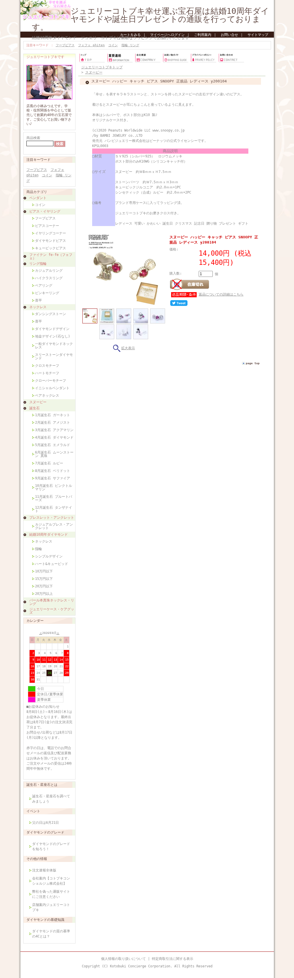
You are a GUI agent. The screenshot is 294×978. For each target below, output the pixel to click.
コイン (113, 45)
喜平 (38, 300)
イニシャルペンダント (52, 388)
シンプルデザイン (49, 556)
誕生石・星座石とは (41, 784)
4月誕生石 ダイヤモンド (54, 437)
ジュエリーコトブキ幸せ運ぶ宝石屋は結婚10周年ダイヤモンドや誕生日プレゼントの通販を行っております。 (150, 19)
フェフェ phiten (91, 45)
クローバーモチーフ (50, 381)
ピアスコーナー (47, 226)
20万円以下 (44, 586)
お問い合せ (229, 35)
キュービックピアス (50, 248)
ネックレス (38, 307)
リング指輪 (38, 264)
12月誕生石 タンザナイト (53, 509)
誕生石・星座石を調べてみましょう (51, 798)
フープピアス (65, 45)
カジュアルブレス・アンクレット (54, 526)
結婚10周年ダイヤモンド (48, 535)
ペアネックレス (47, 395)
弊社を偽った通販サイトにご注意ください (51, 894)
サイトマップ (257, 35)
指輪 (38, 549)
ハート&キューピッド (51, 564)
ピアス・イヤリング (44, 211)
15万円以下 (44, 579)
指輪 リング (130, 45)
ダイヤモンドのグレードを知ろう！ (51, 846)
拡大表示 (128, 348)
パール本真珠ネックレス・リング (51, 602)
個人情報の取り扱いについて (123, 959)
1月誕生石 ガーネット (52, 415)
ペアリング (43, 285)
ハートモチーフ (47, 373)
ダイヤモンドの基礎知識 (45, 919)
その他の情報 (36, 859)
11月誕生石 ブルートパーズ (53, 498)
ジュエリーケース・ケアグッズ (51, 611)
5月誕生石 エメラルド (52, 445)
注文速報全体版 (44, 870)
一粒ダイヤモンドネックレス (54, 345)
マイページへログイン (167, 35)
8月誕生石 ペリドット (52, 471)
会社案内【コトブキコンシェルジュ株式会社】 (51, 881)
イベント (33, 811)
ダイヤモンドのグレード (45, 832)
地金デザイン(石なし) (52, 336)
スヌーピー (38, 402)
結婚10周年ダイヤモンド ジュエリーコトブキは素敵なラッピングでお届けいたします (110, 37)
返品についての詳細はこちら (221, 294)
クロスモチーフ (47, 366)
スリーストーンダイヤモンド (54, 356)
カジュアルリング (49, 271)
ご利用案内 (202, 35)
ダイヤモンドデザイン (52, 329)
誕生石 (34, 408)
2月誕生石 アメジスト (52, 422)
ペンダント (38, 198)
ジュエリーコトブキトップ (102, 67)
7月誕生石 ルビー (49, 463)
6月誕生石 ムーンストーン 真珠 (54, 454)
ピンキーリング (47, 293)
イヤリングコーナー (50, 233)
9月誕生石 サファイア (52, 478)
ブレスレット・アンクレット (51, 518)
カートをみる (130, 35)
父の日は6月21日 (45, 823)
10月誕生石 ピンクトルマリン (53, 487)
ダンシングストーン (50, 314)
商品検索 (33, 138)
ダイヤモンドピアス (50, 241)
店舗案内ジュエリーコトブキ (51, 907)
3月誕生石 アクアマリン (54, 430)
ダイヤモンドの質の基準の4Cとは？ (51, 933)
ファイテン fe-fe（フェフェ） (50, 256)
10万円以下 (44, 571)
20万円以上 (44, 594)
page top (253, 363)
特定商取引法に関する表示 (172, 959)
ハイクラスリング (49, 278)
